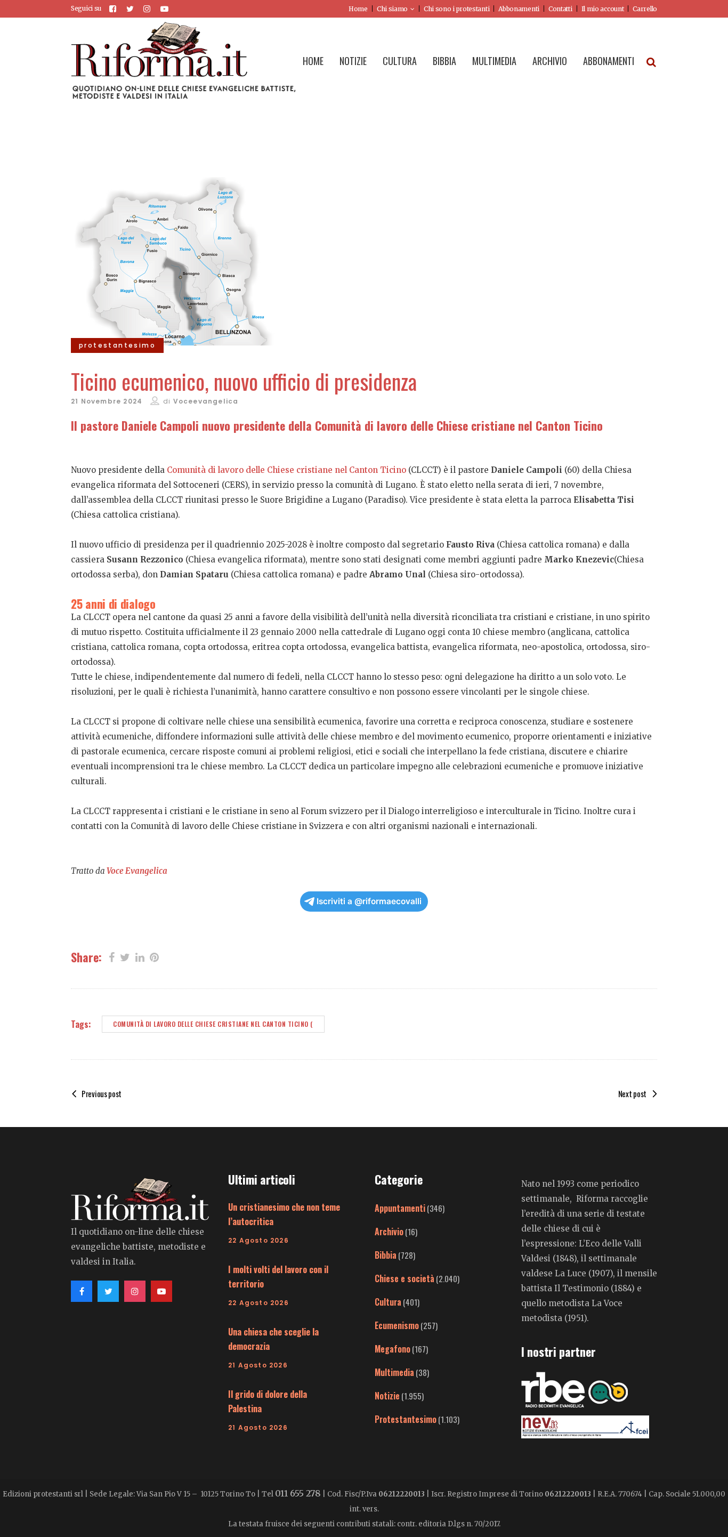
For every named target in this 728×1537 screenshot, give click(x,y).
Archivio (389, 1231)
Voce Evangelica (137, 871)
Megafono (392, 1348)
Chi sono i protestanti (456, 9)
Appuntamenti (400, 1208)
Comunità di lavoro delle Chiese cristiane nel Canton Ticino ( (213, 1023)
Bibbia (386, 1255)
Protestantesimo (405, 1419)
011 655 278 (298, 1493)
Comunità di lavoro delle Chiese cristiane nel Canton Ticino (286, 470)
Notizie (387, 1395)
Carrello (645, 9)
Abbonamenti (518, 9)
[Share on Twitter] (125, 956)
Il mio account (602, 9)
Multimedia (394, 1372)
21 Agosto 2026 (258, 1365)
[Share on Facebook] (112, 956)
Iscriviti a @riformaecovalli (369, 901)
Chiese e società (404, 1278)
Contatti (560, 9)
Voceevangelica (206, 401)
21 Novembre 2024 (106, 401)
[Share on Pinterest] (154, 956)
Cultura (388, 1301)
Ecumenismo (397, 1325)
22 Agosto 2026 (258, 1240)
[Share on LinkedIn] (139, 956)
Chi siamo (392, 9)
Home (358, 9)
